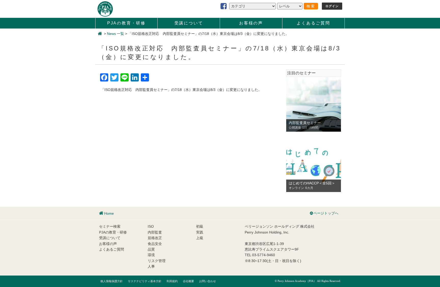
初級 (199, 226)
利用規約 (172, 281)
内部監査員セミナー (305, 123)
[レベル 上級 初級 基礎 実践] (289, 6)
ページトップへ (325, 213)
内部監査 (155, 232)
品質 (151, 249)
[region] (313, 104)
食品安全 (155, 244)
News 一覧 (115, 34)
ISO (151, 226)
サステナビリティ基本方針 (144, 281)
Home (109, 213)
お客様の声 (251, 23)
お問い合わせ (207, 281)
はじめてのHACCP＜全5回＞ (312, 183)
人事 (151, 266)
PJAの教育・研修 (126, 23)
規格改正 (155, 238)
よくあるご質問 (313, 23)
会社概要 (188, 281)
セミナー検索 (109, 226)
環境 (151, 255)
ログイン (332, 6)
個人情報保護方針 (111, 281)
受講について (188, 23)
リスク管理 (157, 261)
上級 (199, 238)
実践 (199, 232)
